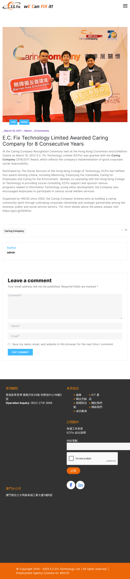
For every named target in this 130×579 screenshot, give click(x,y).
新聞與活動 (80, 405)
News (24, 122)
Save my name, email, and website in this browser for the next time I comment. (63, 344)
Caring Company (14, 230)
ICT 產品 (94, 397)
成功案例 (80, 411)
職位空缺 (80, 399)
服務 (77, 394)
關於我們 (95, 403)
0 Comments (41, 130)
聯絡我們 (95, 407)
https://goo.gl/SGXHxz (17, 210)
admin (28, 130)
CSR (13, 122)
